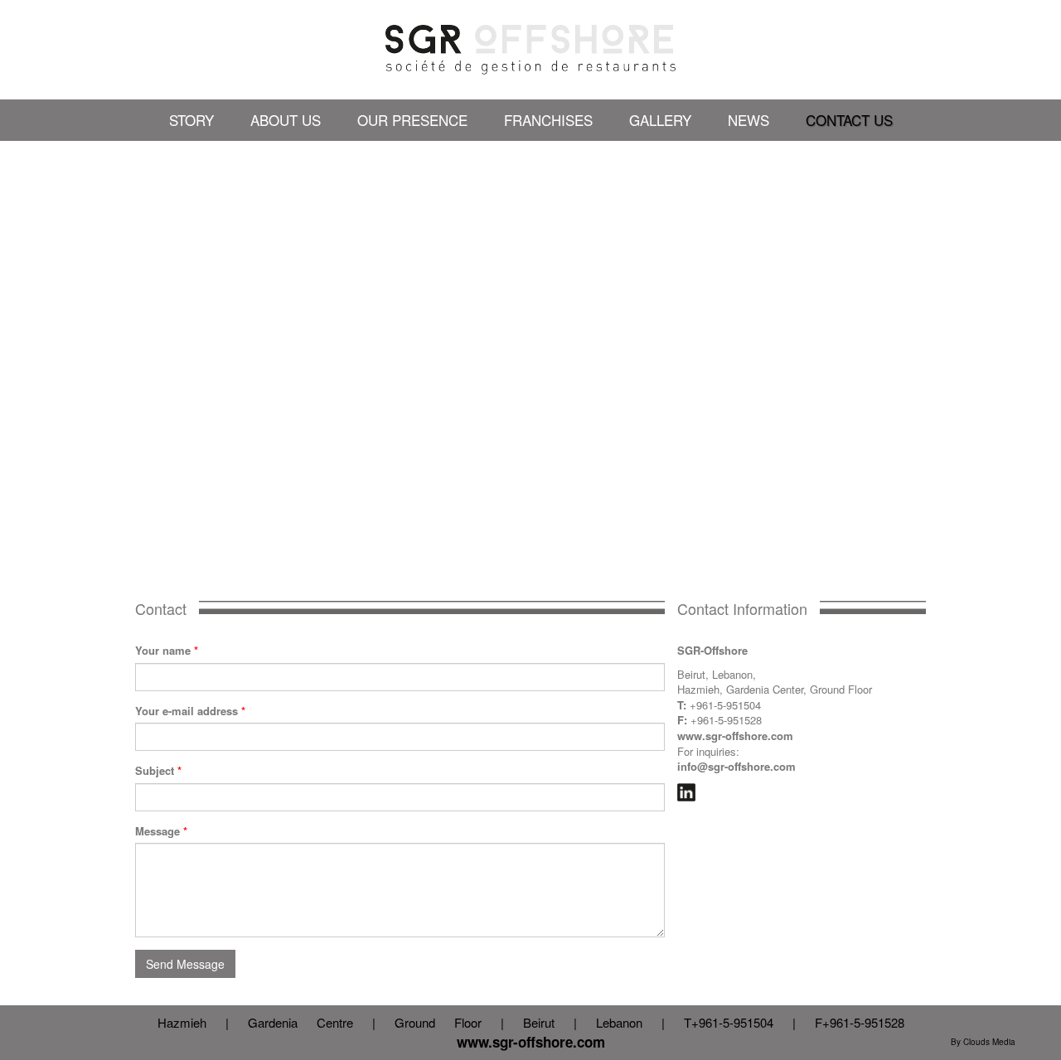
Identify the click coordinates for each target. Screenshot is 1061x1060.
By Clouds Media (983, 1042)
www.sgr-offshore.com (735, 735)
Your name (166, 650)
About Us (285, 119)
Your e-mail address (190, 711)
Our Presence (412, 119)
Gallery (660, 119)
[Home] (530, 50)
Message (161, 831)
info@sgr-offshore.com (736, 766)
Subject (158, 770)
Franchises (548, 119)
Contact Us (849, 119)
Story (191, 119)
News (748, 119)
